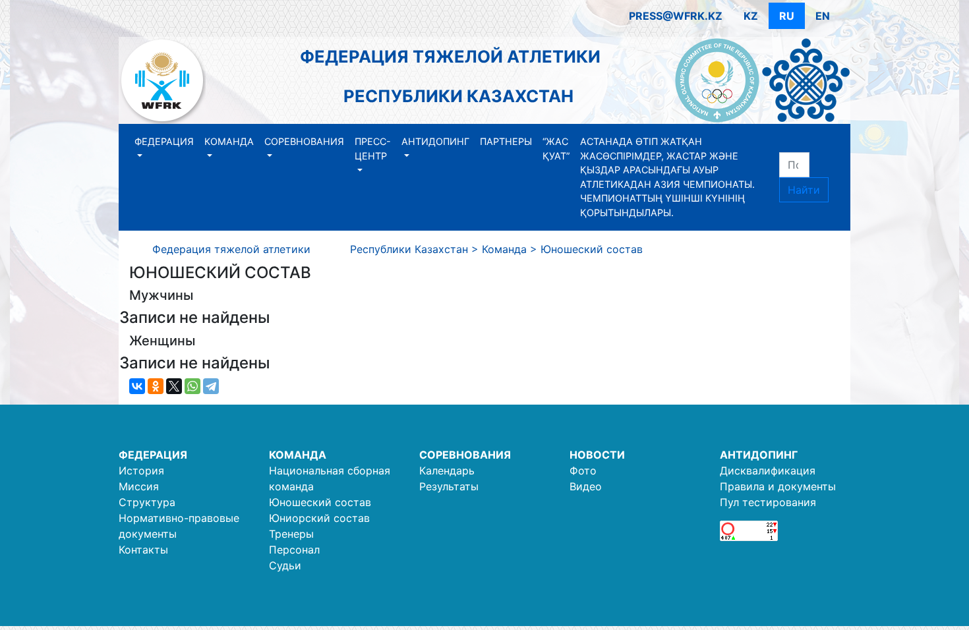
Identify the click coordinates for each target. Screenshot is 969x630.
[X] (174, 386)
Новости (597, 454)
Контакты (143, 549)
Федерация (164, 141)
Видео (586, 486)
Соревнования (304, 141)
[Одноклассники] (155, 386)
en (822, 15)
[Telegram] (211, 386)
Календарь (447, 470)
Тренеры (291, 533)
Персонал (294, 549)
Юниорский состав (319, 518)
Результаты (449, 486)
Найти (804, 189)
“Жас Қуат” (556, 148)
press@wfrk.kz (675, 15)
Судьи (285, 565)
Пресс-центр (373, 148)
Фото (583, 470)
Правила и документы (778, 486)
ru (786, 15)
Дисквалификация (767, 470)
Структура (147, 502)
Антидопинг (435, 141)
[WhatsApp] (192, 386)
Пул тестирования (768, 502)
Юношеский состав (320, 502)
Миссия (139, 486)
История (141, 470)
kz (751, 15)
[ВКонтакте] (137, 386)
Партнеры (506, 141)
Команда (229, 141)
